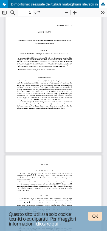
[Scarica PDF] (103, 4)
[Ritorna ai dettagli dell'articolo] (4, 4)
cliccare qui (47, 223)
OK (95, 216)
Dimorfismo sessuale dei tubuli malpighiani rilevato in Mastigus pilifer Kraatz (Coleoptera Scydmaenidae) (59, 4)
